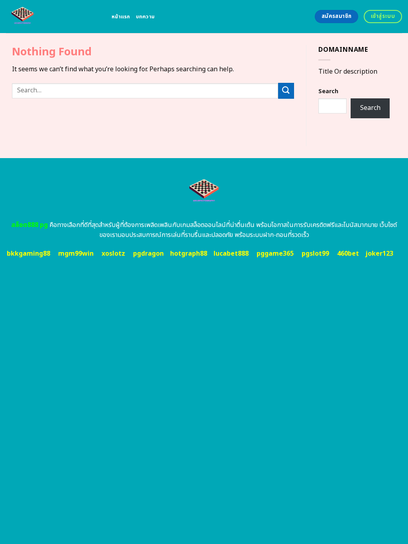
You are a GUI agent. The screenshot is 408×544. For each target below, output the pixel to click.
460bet (348, 253)
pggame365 (275, 253)
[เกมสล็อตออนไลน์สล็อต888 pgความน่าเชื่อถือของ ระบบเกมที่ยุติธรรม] (53, 16)
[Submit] (286, 90)
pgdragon (148, 253)
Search (328, 91)
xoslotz (113, 253)
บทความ (145, 17)
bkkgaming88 (28, 253)
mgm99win (76, 253)
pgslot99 (315, 253)
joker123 (379, 253)
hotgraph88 (188, 253)
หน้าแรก (121, 17)
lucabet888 (231, 253)
